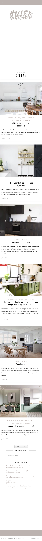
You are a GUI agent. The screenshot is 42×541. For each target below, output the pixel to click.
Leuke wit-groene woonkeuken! (21, 426)
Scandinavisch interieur (21, 120)
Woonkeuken (21, 364)
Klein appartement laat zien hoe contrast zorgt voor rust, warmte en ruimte (20, 477)
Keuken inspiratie (14, 118)
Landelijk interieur (27, 420)
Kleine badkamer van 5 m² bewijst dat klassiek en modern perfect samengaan (21, 466)
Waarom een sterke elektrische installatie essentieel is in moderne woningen (18, 487)
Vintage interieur (27, 299)
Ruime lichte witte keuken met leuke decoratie (21, 124)
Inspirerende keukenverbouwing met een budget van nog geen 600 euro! (21, 303)
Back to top (35, 538)
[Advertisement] (21, 47)
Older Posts (21, 446)
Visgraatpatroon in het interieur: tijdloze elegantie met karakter (18, 471)
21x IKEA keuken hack (21, 242)
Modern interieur (27, 118)
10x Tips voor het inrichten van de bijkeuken (21, 184)
